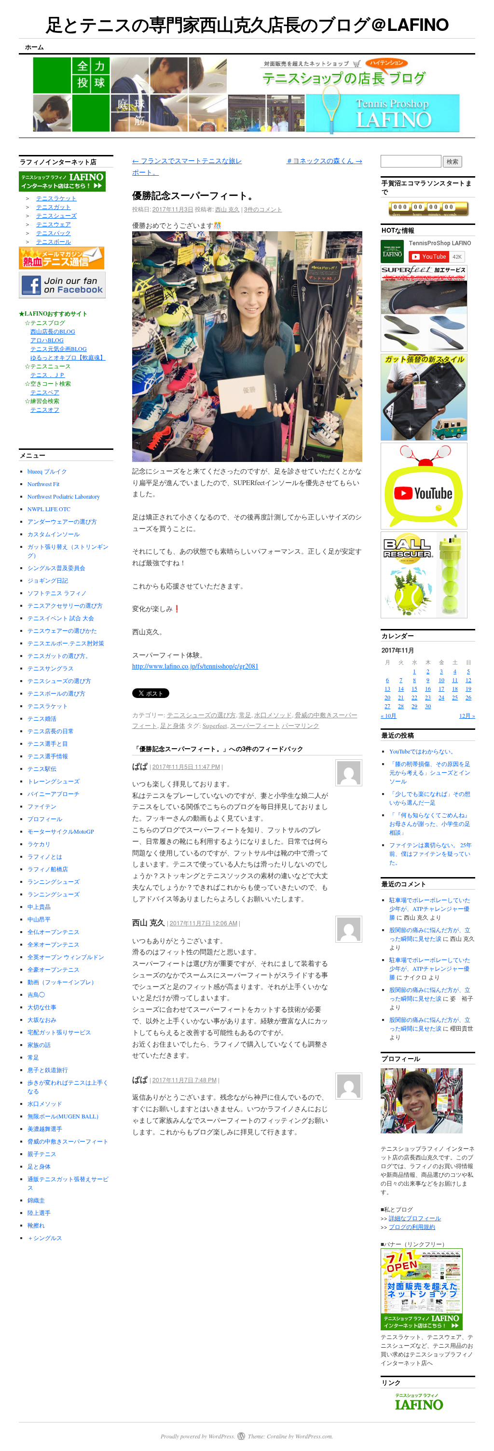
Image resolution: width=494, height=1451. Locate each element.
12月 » (467, 715)
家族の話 (39, 1044)
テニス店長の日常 (50, 731)
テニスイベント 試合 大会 (60, 618)
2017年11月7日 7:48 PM (184, 1079)
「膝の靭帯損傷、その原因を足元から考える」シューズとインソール (429, 772)
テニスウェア (53, 224)
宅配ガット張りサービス (59, 1032)
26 (468, 697)
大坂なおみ (41, 1019)
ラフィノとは (44, 856)
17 (441, 688)
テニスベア (44, 392)
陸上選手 (39, 1212)
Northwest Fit (43, 484)
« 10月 (389, 715)
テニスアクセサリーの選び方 (65, 605)
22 (414, 697)
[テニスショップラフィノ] (419, 1409)
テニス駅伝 (41, 768)
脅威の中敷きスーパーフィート (68, 1141)
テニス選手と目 (47, 743)
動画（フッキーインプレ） (62, 982)
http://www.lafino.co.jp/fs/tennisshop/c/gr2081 (195, 665)
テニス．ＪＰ (47, 374)
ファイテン (41, 806)
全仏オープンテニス (53, 931)
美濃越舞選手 (44, 1128)
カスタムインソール (53, 534)
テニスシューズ (56, 215)
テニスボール (53, 241)
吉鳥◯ (36, 994)
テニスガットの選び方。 (59, 655)
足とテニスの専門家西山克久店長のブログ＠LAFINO (247, 23)
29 (414, 706)
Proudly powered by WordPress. (198, 1436)
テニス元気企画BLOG (58, 348)
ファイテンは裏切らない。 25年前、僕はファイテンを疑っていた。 (430, 853)
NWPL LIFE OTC (48, 509)
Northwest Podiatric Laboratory (63, 496)
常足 (245, 715)
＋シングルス (44, 1238)
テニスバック (53, 233)
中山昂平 (39, 919)
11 (455, 680)
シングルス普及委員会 (56, 568)
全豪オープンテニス (53, 969)
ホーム (34, 46)
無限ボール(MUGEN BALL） (64, 1116)
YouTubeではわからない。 (422, 751)
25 (455, 697)
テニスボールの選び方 (56, 693)
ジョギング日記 (47, 580)
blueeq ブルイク (47, 471)
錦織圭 (36, 1200)
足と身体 (172, 725)
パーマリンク (300, 725)
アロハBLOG (47, 340)
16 (428, 688)
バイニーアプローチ (53, 793)
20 (387, 697)
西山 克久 (227, 209)
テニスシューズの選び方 (201, 715)
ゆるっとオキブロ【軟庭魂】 (68, 357)
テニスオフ (44, 409)
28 (401, 706)
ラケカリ (39, 844)
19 (468, 688)
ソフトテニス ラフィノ (57, 593)
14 (401, 688)
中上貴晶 (39, 906)
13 (387, 688)
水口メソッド (273, 715)
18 (455, 688)
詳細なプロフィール (415, 1218)
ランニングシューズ (53, 881)
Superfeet (215, 725)
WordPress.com (313, 1436)
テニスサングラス (50, 668)
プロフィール (44, 819)
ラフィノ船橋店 (47, 869)
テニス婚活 (41, 718)
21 (401, 697)
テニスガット (53, 206)
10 (441, 680)
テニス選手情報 (47, 756)
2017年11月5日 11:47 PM (186, 766)
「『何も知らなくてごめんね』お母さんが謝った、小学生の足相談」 (429, 823)
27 (387, 706)
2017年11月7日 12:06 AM (203, 923)
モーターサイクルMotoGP (60, 831)
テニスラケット (56, 198)
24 (441, 697)
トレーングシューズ (53, 781)
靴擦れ (36, 1225)
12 (468, 680)
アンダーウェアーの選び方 (62, 521)
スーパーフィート (255, 725)
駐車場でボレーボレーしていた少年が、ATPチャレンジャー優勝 (429, 908)
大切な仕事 (41, 1007)
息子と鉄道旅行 (47, 1070)
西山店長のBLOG (52, 331)
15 (414, 688)
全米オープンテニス (53, 944)
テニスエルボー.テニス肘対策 (65, 643)
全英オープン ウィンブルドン (65, 957)
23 (428, 697)
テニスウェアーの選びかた (62, 630)
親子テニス (41, 1154)
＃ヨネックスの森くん (324, 160)
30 (428, 706)
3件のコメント (263, 209)
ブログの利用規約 (412, 1226)
